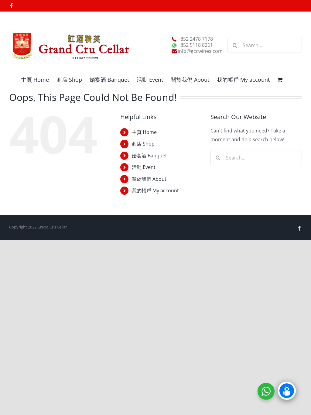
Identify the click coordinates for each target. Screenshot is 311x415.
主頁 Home (144, 132)
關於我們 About (149, 179)
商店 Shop (143, 143)
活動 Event (144, 167)
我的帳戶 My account (155, 190)
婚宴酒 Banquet (149, 155)
